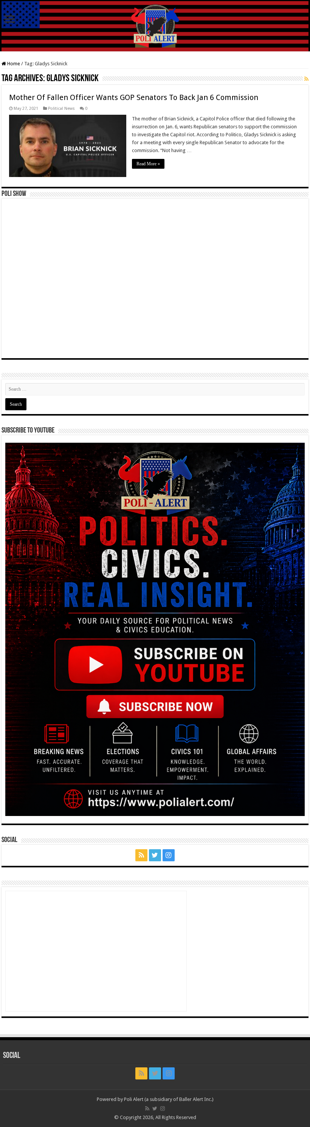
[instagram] (169, 855)
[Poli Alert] (155, 26)
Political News (61, 108)
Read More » (148, 163)
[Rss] (141, 855)
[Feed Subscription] (306, 79)
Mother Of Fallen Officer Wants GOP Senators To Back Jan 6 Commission (133, 97)
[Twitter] (155, 855)
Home (13, 63)
